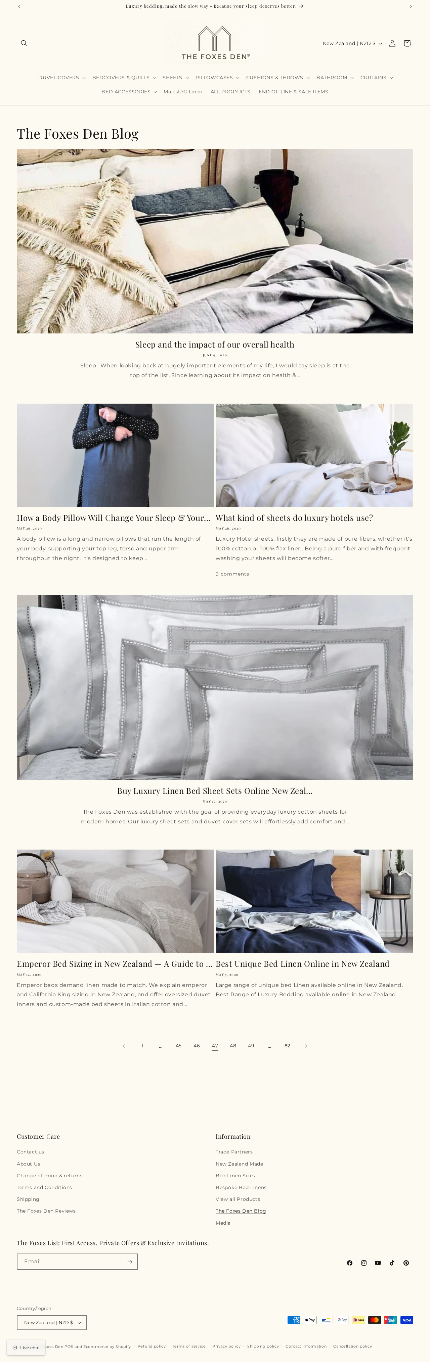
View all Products (238, 1199)
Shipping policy (263, 1346)
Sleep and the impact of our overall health (215, 344)
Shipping (28, 1199)
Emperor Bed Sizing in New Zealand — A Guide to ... (115, 963)
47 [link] (215, 1046)
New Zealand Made (239, 1164)
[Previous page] (124, 1046)
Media (223, 1223)
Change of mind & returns (49, 1176)
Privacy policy (226, 1346)
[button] (24, 43)
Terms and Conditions (44, 1187)
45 (179, 1046)
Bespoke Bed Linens (241, 1187)
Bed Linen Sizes (235, 1176)
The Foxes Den (49, 1346)
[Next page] (305, 1046)
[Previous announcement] (19, 6)
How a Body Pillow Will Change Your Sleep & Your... (114, 517)
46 (197, 1046)
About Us (28, 1164)
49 (251, 1046)
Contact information (306, 1346)
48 (233, 1046)
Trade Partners (234, 1152)
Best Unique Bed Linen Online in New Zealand (303, 963)
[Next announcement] (410, 6)
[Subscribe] (129, 1262)
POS (68, 1346)
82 (288, 1046)
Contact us (30, 1152)
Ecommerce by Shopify (107, 1346)
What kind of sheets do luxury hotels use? (294, 517)
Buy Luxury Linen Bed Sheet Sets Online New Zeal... (215, 790)
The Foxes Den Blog (241, 1211)
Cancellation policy (352, 1346)
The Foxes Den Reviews (46, 1211)
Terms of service (189, 1346)
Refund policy (152, 1346)
